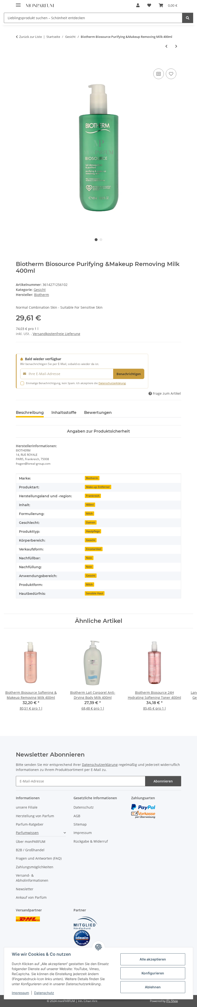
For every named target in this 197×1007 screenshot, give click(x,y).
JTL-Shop (172, 1001)
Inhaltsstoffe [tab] (63, 412)
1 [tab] (96, 239)
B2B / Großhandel (30, 850)
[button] (137, 5)
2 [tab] (100, 239)
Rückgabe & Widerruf (91, 841)
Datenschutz (44, 993)
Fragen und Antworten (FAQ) (39, 858)
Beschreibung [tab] (30, 412)
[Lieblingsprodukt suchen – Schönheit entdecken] (187, 18)
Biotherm (92, 478)
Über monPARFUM (30, 841)
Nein (89, 558)
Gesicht (40, 289)
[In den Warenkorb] (20, 62)
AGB (77, 816)
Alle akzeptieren (153, 959)
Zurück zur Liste (30, 37)
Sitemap (80, 824)
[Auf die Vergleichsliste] (158, 74)
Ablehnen (153, 987)
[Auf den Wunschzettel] (171, 74)
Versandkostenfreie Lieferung (56, 333)
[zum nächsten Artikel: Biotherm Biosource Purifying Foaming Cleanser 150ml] (176, 46)
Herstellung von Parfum (35, 816)
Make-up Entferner (98, 487)
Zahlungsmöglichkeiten (34, 867)
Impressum (20, 993)
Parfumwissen (27, 832)
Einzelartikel (93, 549)
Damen (90, 522)
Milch (89, 513)
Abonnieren (163, 781)
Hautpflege (93, 531)
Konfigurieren (153, 973)
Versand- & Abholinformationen (32, 878)
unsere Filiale (26, 807)
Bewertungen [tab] (98, 412)
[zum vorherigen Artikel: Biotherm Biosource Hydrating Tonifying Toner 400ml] (166, 46)
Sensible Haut (94, 593)
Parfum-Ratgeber (29, 824)
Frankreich (92, 496)
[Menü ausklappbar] (18, 3)
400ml (90, 504)
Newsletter (24, 889)
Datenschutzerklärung (112, 383)
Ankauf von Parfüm (31, 897)
